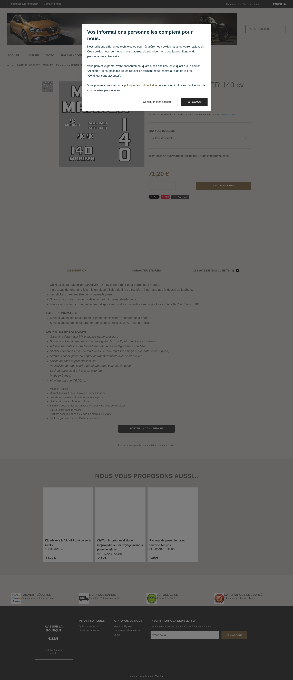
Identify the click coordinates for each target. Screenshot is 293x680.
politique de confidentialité (140, 85)
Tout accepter (194, 101)
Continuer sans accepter (157, 102)
